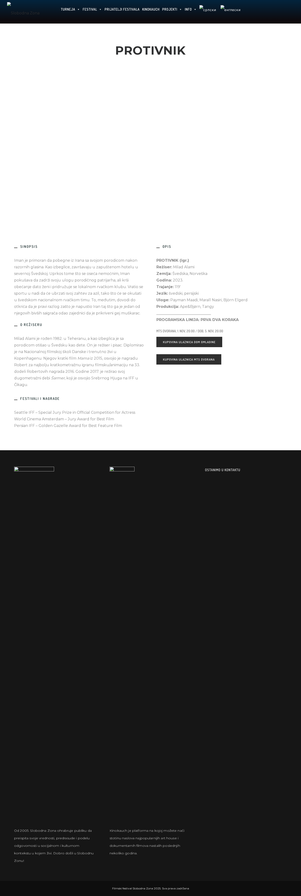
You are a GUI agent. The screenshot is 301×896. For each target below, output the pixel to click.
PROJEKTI (169, 9)
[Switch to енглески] (230, 12)
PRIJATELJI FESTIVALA (122, 9)
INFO (188, 9)
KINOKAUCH (151, 9)
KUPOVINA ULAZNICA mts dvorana (189, 359)
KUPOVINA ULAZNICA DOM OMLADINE (189, 342)
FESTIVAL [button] (90, 9)
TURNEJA (68, 9)
